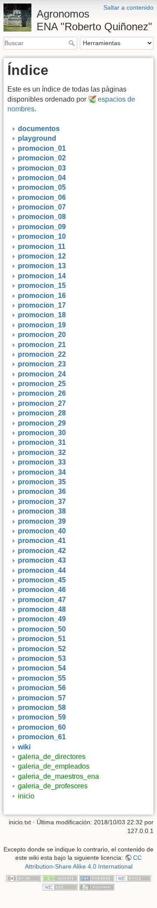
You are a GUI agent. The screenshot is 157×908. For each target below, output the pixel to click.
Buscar (72, 43)
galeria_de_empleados (53, 766)
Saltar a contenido (128, 7)
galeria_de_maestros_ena (58, 776)
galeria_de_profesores (53, 786)
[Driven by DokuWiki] (96, 886)
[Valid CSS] (60, 886)
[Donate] (60, 878)
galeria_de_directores (51, 756)
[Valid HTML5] (133, 878)
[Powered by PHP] (96, 878)
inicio (26, 796)
